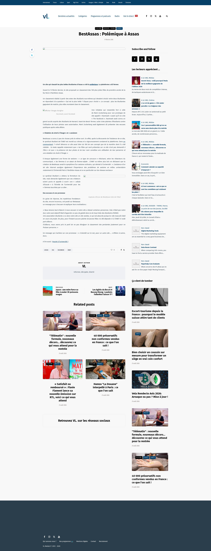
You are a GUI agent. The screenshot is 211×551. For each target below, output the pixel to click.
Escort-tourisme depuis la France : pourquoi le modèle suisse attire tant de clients (148, 314)
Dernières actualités (66, 16)
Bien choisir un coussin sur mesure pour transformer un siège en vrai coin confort (149, 355)
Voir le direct (130, 16)
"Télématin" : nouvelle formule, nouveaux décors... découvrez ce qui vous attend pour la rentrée (63, 342)
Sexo (107, 2)
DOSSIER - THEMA (109, 28)
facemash (61, 250)
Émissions (128, 2)
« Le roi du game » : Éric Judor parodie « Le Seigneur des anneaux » (148, 106)
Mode (113, 2)
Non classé (145, 228)
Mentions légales (82, 541)
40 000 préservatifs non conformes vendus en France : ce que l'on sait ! (105, 340)
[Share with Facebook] (32, 50)
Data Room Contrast (148, 247)
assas (46, 250)
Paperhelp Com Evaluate (150, 264)
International (46, 2)
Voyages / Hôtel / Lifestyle (96, 2)
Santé (107, 315)
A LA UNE (98, 28)
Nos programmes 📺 (66, 541)
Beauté (120, 2)
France (55, 2)
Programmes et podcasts (101, 16)
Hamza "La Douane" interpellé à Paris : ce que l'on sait (105, 387)
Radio (117, 16)
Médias (57, 315)
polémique (94, 84)
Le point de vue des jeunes (151, 209)
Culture (62, 2)
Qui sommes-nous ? (49, 541)
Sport (68, 2)
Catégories (82, 16)
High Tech (75, 2)
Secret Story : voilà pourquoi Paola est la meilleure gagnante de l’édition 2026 (150, 84)
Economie (145, 164)
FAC (53, 250)
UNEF (69, 250)
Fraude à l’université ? (60, 242)
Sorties (83, 2)
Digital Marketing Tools (149, 231)
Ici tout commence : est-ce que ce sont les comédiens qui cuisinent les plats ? (149, 189)
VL (84, 266)
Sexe (137, 292)
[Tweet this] (32, 55)
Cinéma (151, 100)
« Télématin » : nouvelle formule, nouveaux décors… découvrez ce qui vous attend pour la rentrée (149, 148)
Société (164, 209)
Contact (93, 541)
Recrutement (103, 541)
